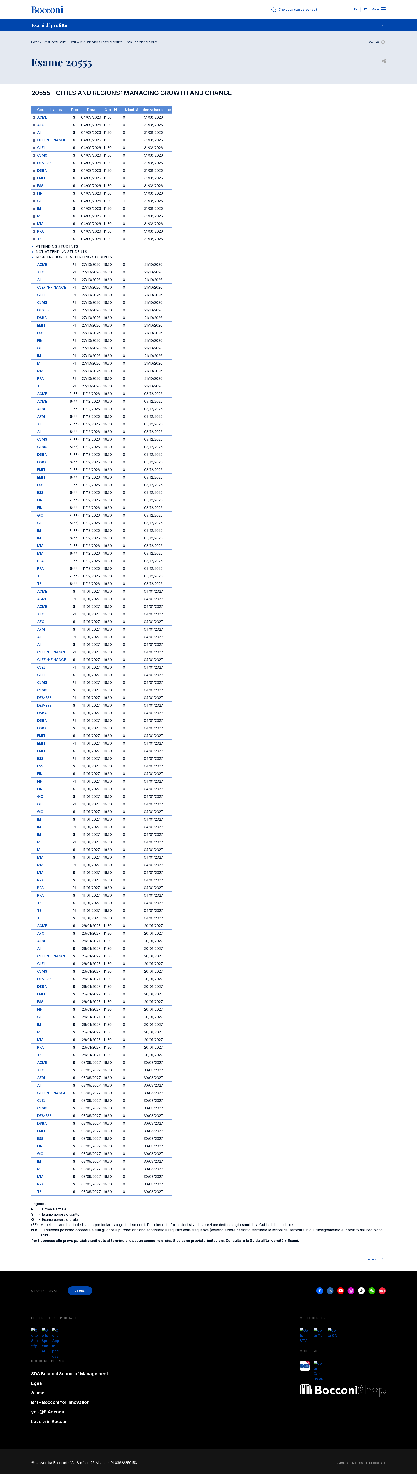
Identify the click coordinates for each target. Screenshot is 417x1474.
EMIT (41, 178)
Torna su (371, 1259)
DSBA (42, 170)
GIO (40, 201)
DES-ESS (44, 163)
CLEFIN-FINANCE (51, 140)
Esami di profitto (111, 42)
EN (355, 9)
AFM (41, 409)
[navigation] (208, 25)
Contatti (374, 42)
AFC (40, 125)
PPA (40, 231)
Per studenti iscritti (54, 42)
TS (39, 239)
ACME (42, 117)
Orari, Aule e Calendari (84, 42)
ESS (40, 185)
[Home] (47, 9)
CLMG (42, 155)
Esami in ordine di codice (142, 42)
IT (365, 9)
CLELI (41, 147)
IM (39, 208)
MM (40, 223)
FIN (40, 193)
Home (35, 42)
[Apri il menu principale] (383, 10)
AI (39, 132)
